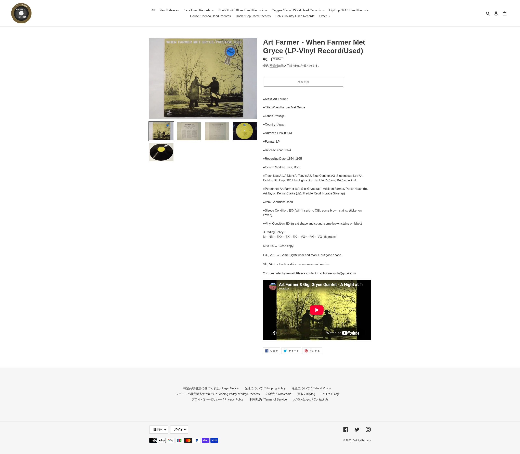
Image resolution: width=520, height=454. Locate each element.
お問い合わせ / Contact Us (311, 399)
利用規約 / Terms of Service (268, 399)
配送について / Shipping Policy (265, 388)
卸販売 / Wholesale (278, 394)
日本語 (157, 429)
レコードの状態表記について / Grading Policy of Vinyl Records (218, 394)
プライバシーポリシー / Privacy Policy (218, 399)
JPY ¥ (178, 429)
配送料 (274, 65)
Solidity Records (362, 440)
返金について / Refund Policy (311, 388)
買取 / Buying (306, 394)
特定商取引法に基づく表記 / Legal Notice (210, 388)
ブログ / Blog (330, 394)
